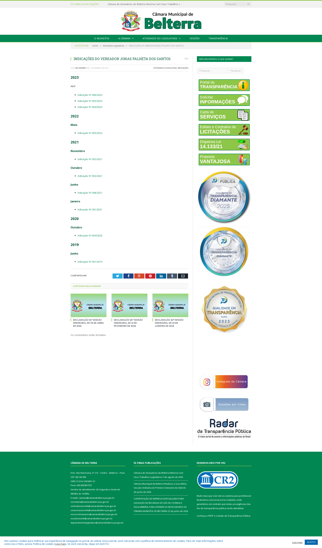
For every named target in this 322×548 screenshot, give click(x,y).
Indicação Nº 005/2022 (90, 133)
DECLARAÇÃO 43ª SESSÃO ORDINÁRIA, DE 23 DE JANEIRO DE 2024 (169, 322)
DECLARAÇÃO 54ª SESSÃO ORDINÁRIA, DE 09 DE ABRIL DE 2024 (88, 322)
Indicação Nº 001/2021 (90, 209)
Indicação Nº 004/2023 (90, 107)
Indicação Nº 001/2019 (90, 261)
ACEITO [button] (311, 542)
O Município (101, 38)
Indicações (183, 68)
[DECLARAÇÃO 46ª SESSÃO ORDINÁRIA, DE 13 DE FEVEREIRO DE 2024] (129, 305)
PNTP (210, 515)
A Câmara (124, 38)
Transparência (218, 38)
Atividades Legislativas (165, 68)
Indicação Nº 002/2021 (90, 159)
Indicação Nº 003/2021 (90, 176)
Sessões (195, 38)
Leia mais (60, 543)
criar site (217, 495)
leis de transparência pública (211, 508)
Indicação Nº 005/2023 (90, 101)
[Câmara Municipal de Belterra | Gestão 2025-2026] (161, 20)
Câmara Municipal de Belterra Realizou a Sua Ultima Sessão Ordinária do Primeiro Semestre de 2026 (146, 4)
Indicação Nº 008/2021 (90, 192)
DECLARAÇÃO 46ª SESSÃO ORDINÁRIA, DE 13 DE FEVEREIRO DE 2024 (128, 322)
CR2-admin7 (80, 68)
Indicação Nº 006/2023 (90, 94)
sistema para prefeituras (238, 495)
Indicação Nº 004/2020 (90, 235)
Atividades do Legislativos (160, 38)
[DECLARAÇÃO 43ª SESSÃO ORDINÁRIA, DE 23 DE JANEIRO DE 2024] (170, 305)
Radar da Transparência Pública (234, 515)
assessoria (220, 499)
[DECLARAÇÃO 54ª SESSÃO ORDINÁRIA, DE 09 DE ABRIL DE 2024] (88, 305)
